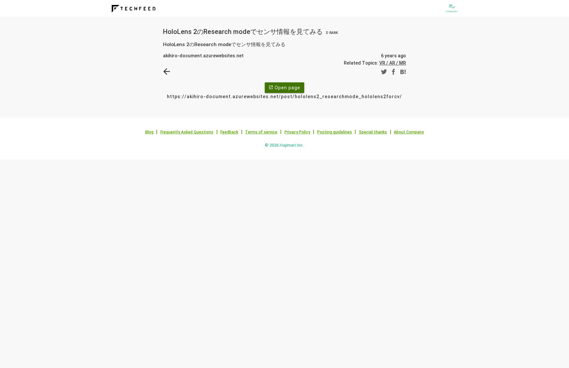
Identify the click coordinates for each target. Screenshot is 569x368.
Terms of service (261, 132)
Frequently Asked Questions (186, 132)
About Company (409, 132)
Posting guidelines (334, 132)
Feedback (229, 132)
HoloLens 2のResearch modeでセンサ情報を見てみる (250, 32)
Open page (284, 87)
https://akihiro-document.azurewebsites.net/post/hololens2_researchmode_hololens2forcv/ (284, 96)
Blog (149, 132)
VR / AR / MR (392, 63)
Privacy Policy (297, 132)
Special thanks (373, 132)
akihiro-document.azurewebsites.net (203, 55)
